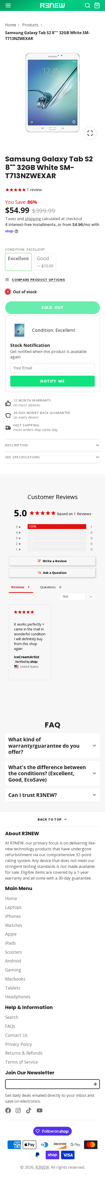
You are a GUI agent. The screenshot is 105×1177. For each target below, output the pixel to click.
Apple (11, 934)
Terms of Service (21, 1062)
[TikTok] (29, 1110)
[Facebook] (8, 1110)
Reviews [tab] (17, 587)
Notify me (52, 381)
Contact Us (16, 1035)
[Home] (52, 5)
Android (13, 961)
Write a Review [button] (55, 561)
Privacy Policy (18, 1044)
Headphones (17, 997)
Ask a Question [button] (55, 572)
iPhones (13, 916)
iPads (10, 943)
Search (11, 1017)
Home (10, 25)
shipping (33, 218)
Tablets (12, 988)
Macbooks (15, 979)
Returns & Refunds (23, 1053)
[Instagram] (18, 1110)
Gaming (13, 970)
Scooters (13, 952)
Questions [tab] (48, 587)
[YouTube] (39, 1110)
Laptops (13, 907)
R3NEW (42, 1167)
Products (30, 25)
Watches (13, 925)
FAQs (10, 1026)
